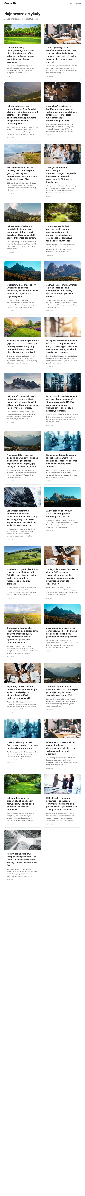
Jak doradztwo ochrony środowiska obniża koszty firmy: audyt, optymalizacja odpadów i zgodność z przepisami (20, 804)
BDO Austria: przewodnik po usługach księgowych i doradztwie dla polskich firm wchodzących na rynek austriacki (60, 748)
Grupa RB (10, 3)
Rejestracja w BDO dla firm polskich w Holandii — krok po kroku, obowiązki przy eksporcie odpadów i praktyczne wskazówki (22, 692)
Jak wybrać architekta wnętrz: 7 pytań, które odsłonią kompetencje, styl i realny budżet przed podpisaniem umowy (61, 291)
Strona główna (75, 3)
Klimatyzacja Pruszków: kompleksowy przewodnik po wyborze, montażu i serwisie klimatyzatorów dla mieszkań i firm (22, 860)
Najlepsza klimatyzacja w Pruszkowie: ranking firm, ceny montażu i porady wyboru (22, 745)
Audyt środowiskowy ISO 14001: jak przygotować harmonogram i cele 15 (59, 514)
